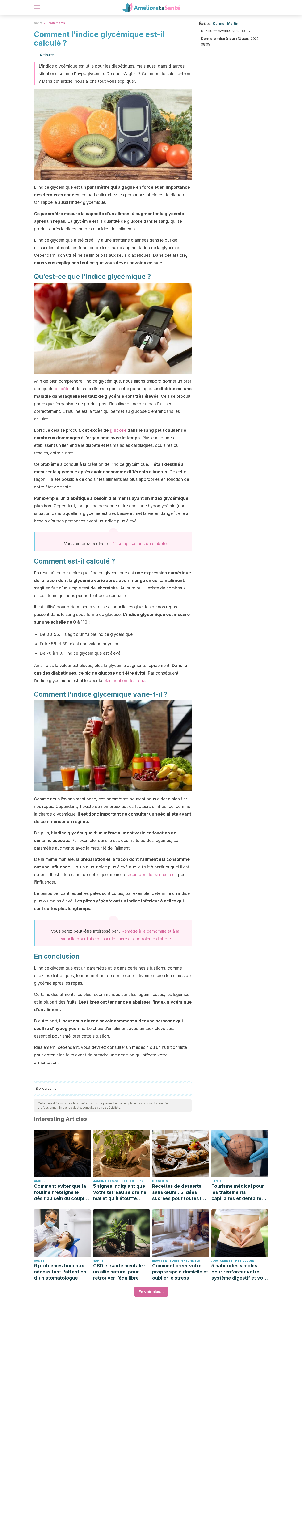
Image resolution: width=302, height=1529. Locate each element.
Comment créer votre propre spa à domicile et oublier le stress (180, 1272)
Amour (39, 1181)
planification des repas (125, 680)
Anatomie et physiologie (232, 1260)
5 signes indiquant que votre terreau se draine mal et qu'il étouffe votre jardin (119, 1192)
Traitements (56, 23)
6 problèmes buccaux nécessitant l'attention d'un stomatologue (60, 1272)
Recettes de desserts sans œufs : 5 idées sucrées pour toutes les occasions (179, 1192)
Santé (38, 23)
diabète (62, 388)
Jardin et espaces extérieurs (118, 1181)
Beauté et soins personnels (176, 1260)
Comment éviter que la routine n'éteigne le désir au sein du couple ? (60, 1192)
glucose (118, 430)
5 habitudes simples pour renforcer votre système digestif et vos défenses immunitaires (238, 1272)
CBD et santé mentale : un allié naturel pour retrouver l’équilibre (119, 1272)
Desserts (160, 1181)
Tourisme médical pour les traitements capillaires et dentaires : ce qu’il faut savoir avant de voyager (239, 1192)
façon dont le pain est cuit (151, 874)
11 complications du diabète (140, 543)
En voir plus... (151, 1291)
